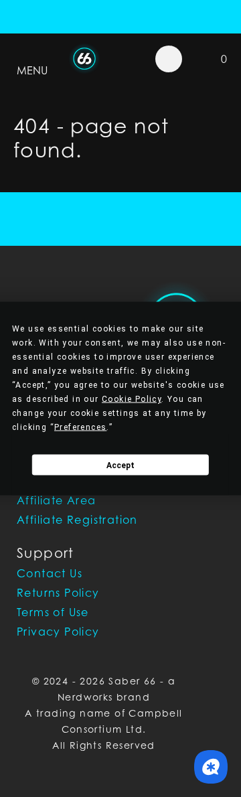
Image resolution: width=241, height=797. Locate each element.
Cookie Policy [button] (131, 399)
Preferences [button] (80, 427)
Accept (120, 464)
